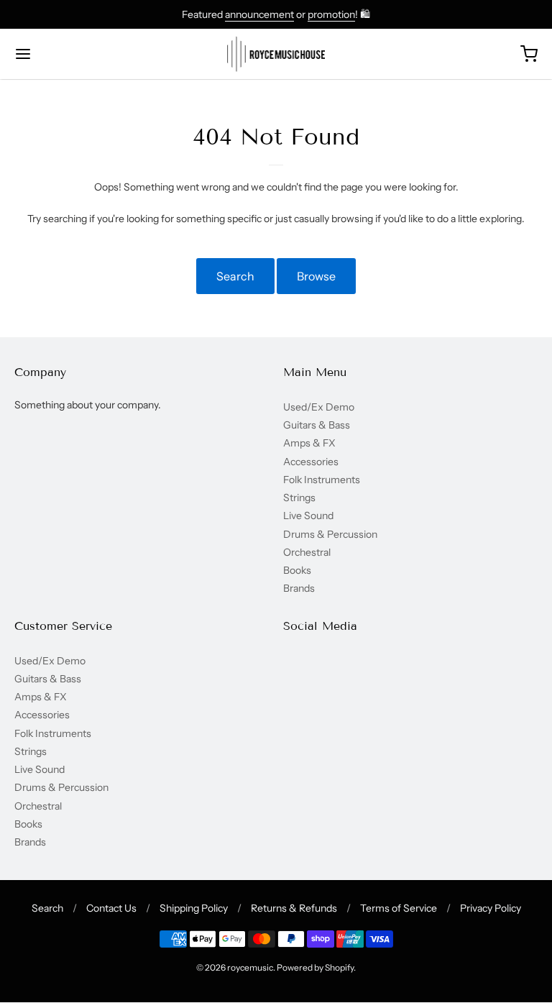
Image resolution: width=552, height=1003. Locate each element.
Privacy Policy (490, 908)
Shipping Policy (194, 908)
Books (297, 570)
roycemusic (250, 967)
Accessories (311, 461)
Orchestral (307, 552)
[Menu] (66, 54)
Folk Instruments (321, 479)
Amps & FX (309, 442)
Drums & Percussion (330, 534)
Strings (299, 497)
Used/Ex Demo (318, 406)
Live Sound (308, 515)
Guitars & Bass (316, 424)
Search (235, 276)
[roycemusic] (276, 54)
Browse (316, 276)
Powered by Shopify (315, 967)
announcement (259, 14)
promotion (331, 14)
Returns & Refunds (294, 908)
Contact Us (111, 908)
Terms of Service (398, 908)
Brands (299, 588)
